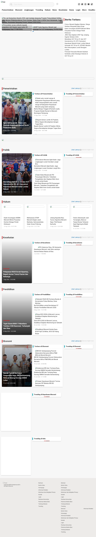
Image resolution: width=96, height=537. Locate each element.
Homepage (41, 488)
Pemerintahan (7, 10)
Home (71, 10)
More (84, 10)
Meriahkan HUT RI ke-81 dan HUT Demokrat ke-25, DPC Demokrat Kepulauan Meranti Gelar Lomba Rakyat (77, 41)
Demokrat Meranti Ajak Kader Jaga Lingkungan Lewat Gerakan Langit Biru (47, 168)
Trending (39, 10)
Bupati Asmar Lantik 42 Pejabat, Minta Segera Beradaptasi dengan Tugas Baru (47, 128)
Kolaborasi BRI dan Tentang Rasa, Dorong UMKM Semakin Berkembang (46, 374)
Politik (6, 150)
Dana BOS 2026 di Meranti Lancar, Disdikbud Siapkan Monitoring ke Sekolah (48, 323)
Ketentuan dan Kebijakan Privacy (46, 492)
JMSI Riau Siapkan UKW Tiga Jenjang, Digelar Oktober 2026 (77, 36)
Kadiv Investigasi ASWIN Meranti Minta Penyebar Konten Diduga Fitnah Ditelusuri (77, 30)
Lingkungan (29, 10)
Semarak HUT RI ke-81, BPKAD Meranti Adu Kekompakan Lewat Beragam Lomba (77, 47)
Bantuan (40, 483)
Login (78, 10)
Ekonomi (18, 10)
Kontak (40, 494)
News (54, 10)
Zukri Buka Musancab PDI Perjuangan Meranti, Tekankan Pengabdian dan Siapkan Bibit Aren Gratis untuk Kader (47, 186)
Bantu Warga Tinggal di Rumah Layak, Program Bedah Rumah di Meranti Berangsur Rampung (47, 112)
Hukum (48, 10)
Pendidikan (8, 289)
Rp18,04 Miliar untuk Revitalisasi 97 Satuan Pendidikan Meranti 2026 (46, 307)
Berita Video (41, 485)
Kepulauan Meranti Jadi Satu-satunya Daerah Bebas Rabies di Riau (47, 251)
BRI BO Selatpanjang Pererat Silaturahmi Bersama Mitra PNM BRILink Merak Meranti (48, 360)
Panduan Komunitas (43, 499)
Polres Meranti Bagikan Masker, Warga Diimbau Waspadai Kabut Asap (77, 25)
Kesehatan (63, 10)
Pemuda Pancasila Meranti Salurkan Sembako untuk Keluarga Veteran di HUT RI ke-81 (76, 54)
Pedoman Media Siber (44, 502)
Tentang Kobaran (42, 504)
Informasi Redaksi (43, 490)
